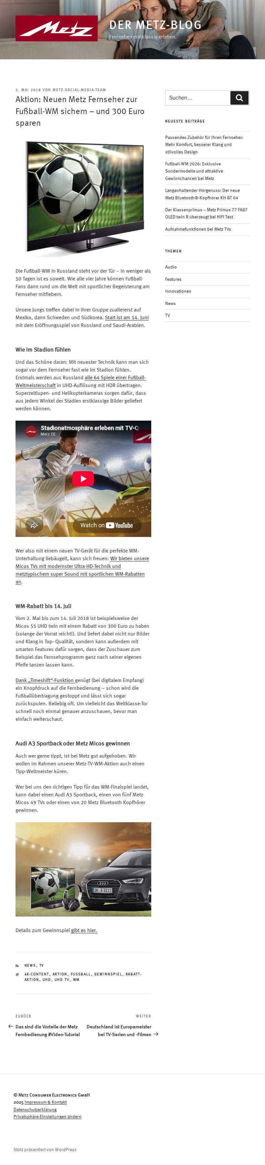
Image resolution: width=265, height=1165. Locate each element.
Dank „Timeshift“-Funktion (45, 680)
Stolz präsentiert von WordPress (45, 1150)
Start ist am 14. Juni (127, 317)
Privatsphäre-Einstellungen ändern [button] (47, 1117)
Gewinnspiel (108, 974)
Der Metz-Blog (155, 26)
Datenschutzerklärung (35, 1109)
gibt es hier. (84, 930)
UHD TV (62, 980)
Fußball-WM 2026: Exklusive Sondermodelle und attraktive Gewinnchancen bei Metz (194, 171)
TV (41, 966)
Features (173, 279)
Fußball (81, 974)
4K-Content (37, 974)
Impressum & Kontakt (46, 1102)
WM (76, 980)
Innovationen (178, 291)
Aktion (60, 974)
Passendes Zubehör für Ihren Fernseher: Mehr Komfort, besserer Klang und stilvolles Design (204, 144)
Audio (171, 267)
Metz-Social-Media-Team (79, 90)
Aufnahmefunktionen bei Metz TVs (198, 229)
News (30, 966)
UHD (47, 980)
